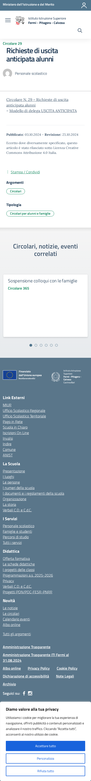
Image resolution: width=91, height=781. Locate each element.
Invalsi (8, 438)
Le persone (11, 482)
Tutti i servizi (12, 542)
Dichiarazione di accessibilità (26, 676)
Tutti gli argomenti (17, 634)
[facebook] (24, 693)
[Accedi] (84, 5)
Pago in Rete (13, 421)
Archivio (9, 684)
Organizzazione (14, 499)
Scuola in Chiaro (15, 427)
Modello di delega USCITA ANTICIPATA (43, 110)
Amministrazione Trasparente (26, 647)
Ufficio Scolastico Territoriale (24, 416)
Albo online (11, 624)
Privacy (8, 581)
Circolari (15, 191)
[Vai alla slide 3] (41, 345)
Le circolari (11, 613)
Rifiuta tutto (45, 770)
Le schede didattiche (19, 564)
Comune (9, 449)
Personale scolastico (18, 526)
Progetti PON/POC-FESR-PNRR (27, 592)
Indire (7, 444)
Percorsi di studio (16, 537)
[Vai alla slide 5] (51, 345)
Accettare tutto (45, 745)
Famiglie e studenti (17, 531)
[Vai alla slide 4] (46, 345)
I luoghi (8, 476)
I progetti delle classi (19, 569)
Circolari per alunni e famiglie (30, 213)
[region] (45, 741)
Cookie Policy (67, 668)
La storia (9, 504)
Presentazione (14, 471)
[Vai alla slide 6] (56, 345)
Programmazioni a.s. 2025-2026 (28, 575)
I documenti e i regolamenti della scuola (33, 493)
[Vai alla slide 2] (36, 345)
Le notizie (10, 608)
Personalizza (45, 758)
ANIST (8, 455)
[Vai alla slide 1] (30, 345)
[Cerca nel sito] (80, 31)
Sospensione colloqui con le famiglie (42, 280)
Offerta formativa (16, 558)
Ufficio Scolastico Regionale (24, 410)
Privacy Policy (39, 668)
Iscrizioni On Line (16, 433)
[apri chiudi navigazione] (8, 20)
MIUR (7, 405)
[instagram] (30, 693)
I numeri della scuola (19, 488)
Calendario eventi (16, 619)
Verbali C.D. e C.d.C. (17, 510)
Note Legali (65, 676)
